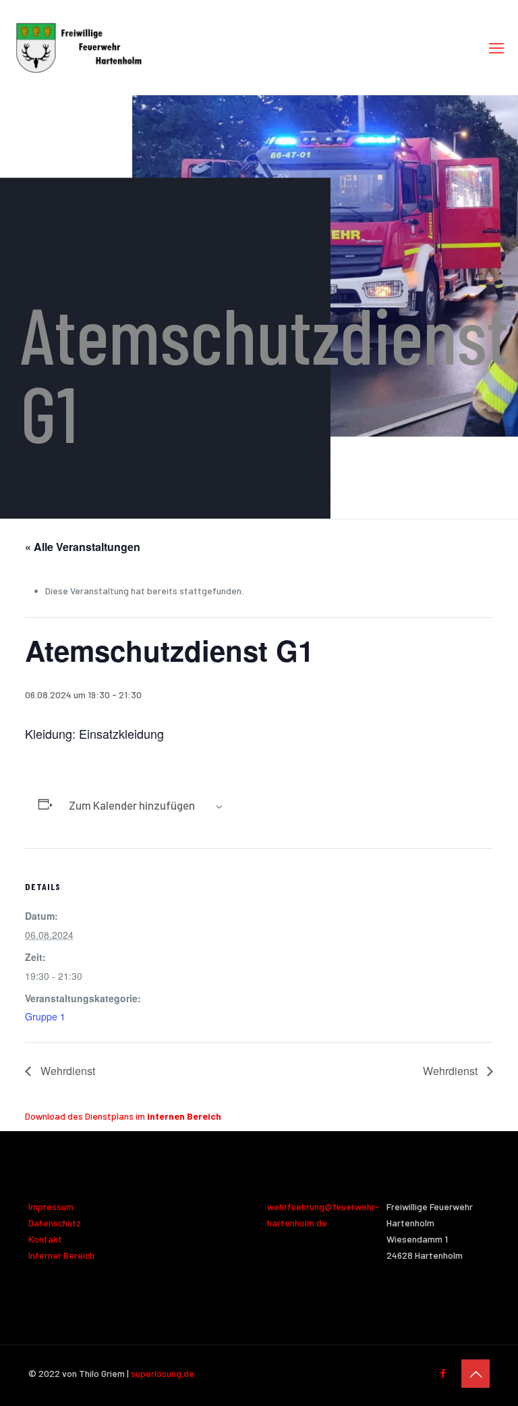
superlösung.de (162, 1373)
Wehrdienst (66, 1070)
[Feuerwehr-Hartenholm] (78, 47)
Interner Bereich (61, 1255)
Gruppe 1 (45, 1016)
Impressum (51, 1206)
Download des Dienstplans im (123, 1116)
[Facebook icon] (443, 1373)
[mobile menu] (496, 47)
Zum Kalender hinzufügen (132, 805)
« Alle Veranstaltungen (82, 546)
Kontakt (45, 1239)
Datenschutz (54, 1222)
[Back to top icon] (475, 1373)
